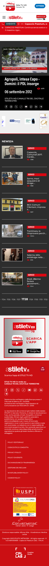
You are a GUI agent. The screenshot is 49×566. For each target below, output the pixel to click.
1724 (4, 299)
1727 (18, 299)
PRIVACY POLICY (14, 452)
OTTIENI (40, 6)
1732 (45, 299)
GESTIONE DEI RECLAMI (17, 468)
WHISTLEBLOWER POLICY (18, 473)
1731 (41, 299)
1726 (13, 299)
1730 (36, 299)
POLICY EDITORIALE (15, 442)
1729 (31, 299)
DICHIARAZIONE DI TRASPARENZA (21, 463)
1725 (8, 299)
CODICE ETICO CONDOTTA (18, 447)
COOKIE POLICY (14, 478)
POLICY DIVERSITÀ (15, 457)
